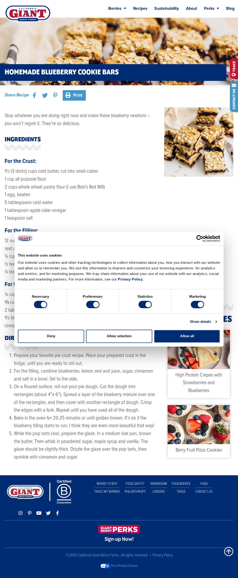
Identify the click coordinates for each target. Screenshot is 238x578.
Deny (51, 336)
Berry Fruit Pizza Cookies (199, 450)
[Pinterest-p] (29, 513)
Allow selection (119, 336)
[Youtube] (39, 513)
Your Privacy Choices (124, 565)
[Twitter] (48, 513)
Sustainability (166, 8)
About (191, 8)
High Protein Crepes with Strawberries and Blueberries (198, 383)
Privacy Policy (130, 279)
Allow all (187, 336)
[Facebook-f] (57, 513)
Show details (200, 322)
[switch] (92, 304)
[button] (34, 95)
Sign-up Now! (119, 539)
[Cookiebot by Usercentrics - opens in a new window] (199, 238)
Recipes (140, 8)
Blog (230, 8)
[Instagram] (20, 513)
